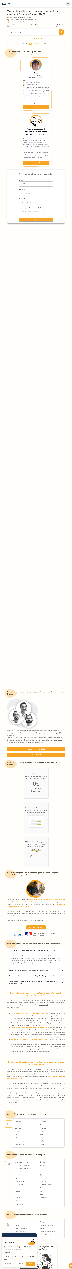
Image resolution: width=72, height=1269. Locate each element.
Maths (42, 1141)
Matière (22, 180)
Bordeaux (43, 1201)
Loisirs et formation (46, 1235)
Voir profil (36, 107)
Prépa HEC (43, 1228)
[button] (36, 32)
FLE (16, 1138)
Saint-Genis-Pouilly (21, 1175)
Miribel (17, 1178)
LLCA (17, 1134)
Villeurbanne (19, 1185)
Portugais (43, 1128)
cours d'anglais (43, 1005)
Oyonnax (42, 1162)
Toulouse (18, 1194)
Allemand (43, 1122)
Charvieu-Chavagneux (22, 1165)
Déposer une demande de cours (36, 163)
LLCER (42, 1131)
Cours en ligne (20, 1204)
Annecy (17, 1188)
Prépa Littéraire (20, 1232)
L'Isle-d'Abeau (44, 1169)
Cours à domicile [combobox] (26, 202)
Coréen (42, 1138)
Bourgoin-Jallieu (45, 1172)
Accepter (30, 1263)
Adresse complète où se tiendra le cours (32, 208)
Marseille (18, 1191)
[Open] (51, 184)
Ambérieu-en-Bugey (22, 1162)
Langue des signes (21, 1141)
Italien (42, 1125)
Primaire (18, 1222)
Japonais (18, 1128)
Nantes (17, 1198)
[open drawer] (68, 3)
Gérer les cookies (8, 1263)
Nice (41, 1194)
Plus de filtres (37, 38)
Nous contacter (36, 755)
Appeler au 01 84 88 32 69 (36, 749)
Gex (41, 1175)
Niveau (22, 190)
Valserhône (19, 1172)
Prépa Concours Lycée (47, 1225)
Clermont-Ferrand (46, 1185)
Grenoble (43, 1181)
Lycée (17, 1225)
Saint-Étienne (19, 1181)
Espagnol (18, 1122)
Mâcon (42, 1165)
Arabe (17, 1131)
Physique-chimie (20, 1144)
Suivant (36, 219)
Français (42, 1144)
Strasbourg (18, 1201)
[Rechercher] (61, 32)
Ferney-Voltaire (45, 1178)
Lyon (41, 1191)
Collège (42, 1222)
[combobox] (33, 184)
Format (22, 199)
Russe (42, 1134)
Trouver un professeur (36, 927)
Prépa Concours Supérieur (48, 1232)
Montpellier (43, 1198)
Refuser (21, 1263)
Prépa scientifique (21, 1228)
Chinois (17, 1125)
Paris (41, 1188)
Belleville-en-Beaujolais (23, 1169)
